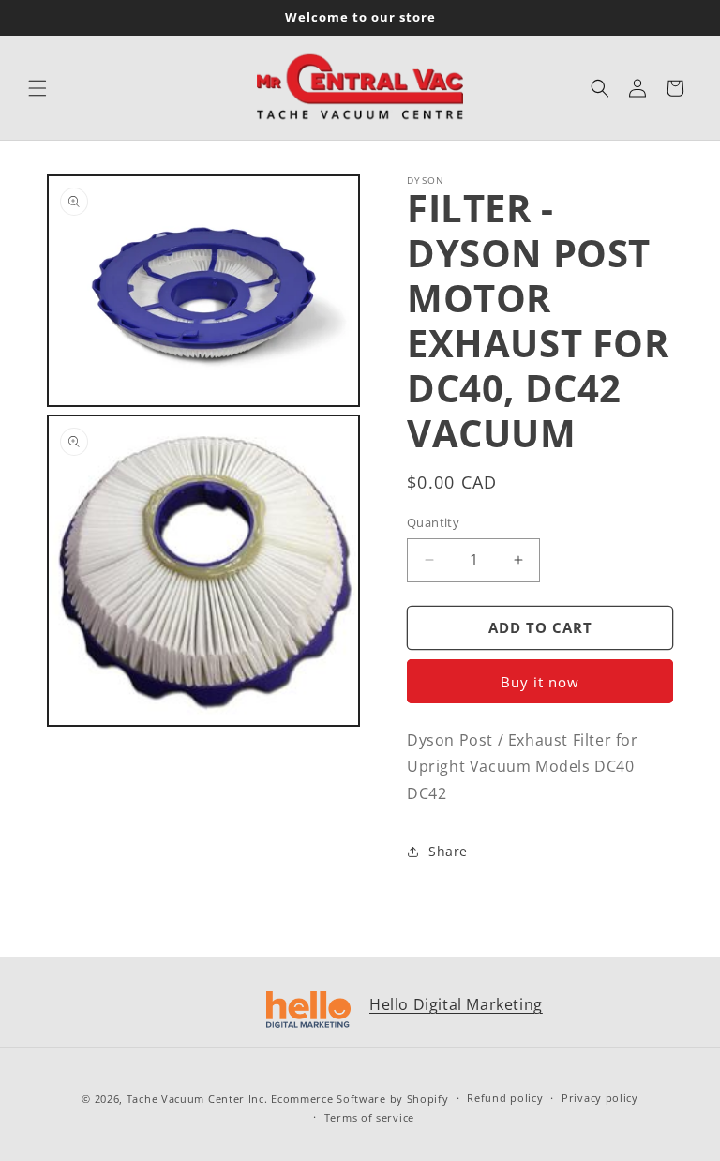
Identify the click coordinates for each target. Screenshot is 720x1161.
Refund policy (505, 1098)
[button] (37, 88)
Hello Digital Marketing (456, 1004)
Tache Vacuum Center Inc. (197, 1099)
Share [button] (448, 851)
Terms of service (369, 1117)
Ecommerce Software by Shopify (359, 1099)
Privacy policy (600, 1098)
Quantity (433, 522)
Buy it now (540, 681)
